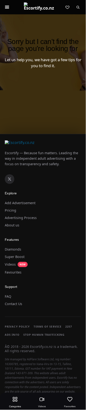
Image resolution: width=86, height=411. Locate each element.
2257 (68, 326)
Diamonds (13, 249)
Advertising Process (21, 218)
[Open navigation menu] (6, 7)
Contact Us (13, 304)
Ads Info (12, 334)
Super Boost (15, 257)
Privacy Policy (17, 326)
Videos (15, 264)
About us (12, 225)
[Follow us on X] (9, 179)
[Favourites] (67, 7)
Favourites (13, 272)
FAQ (8, 296)
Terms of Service (47, 326)
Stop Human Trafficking (44, 334)
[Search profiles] (77, 7)
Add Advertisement (20, 203)
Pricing (10, 210)
